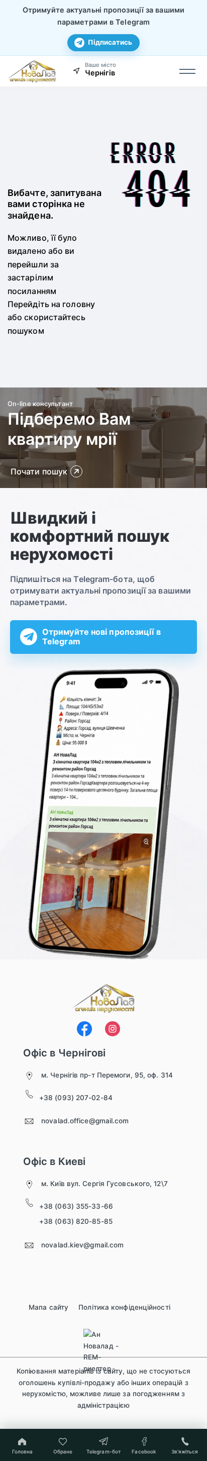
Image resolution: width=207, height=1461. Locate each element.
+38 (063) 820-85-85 (76, 1221)
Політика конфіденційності (124, 1307)
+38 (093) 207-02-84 (76, 1098)
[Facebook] (84, 1029)
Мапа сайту (48, 1307)
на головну (73, 304)
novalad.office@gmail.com (85, 1121)
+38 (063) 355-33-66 (76, 1206)
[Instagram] (113, 1029)
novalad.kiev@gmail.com (82, 1245)
